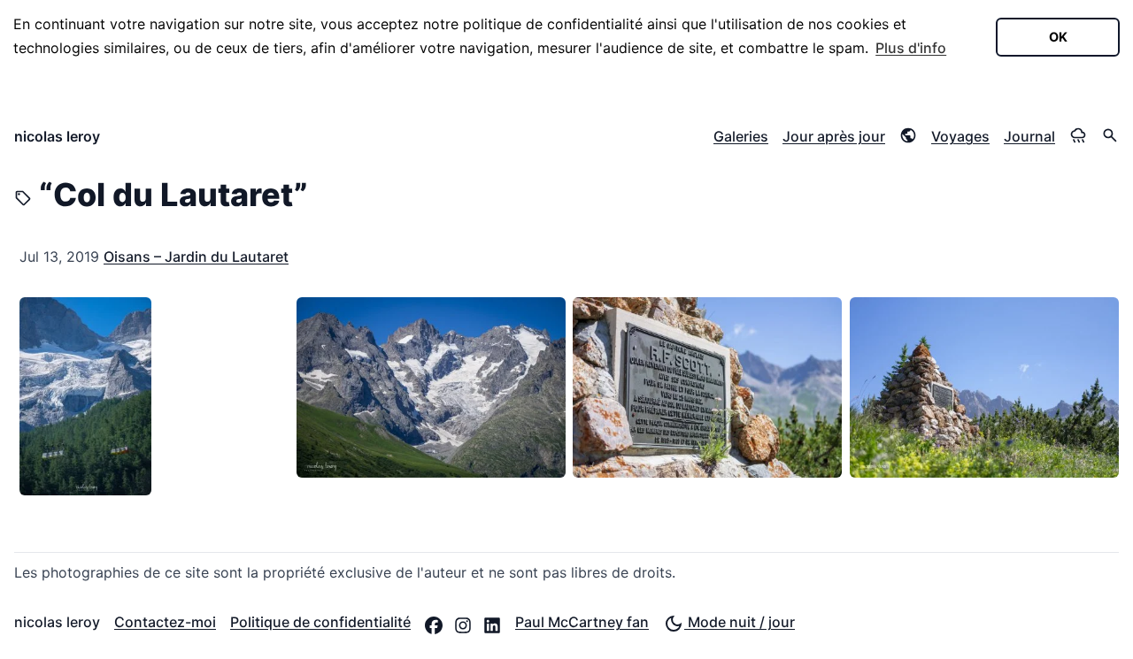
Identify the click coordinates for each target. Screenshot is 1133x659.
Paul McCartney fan (582, 622)
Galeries (740, 136)
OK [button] (1058, 36)
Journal (1029, 136)
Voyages (960, 136)
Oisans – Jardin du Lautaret (196, 256)
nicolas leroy (57, 136)
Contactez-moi (165, 622)
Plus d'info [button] (910, 48)
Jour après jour (833, 136)
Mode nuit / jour (739, 622)
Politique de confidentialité (320, 622)
